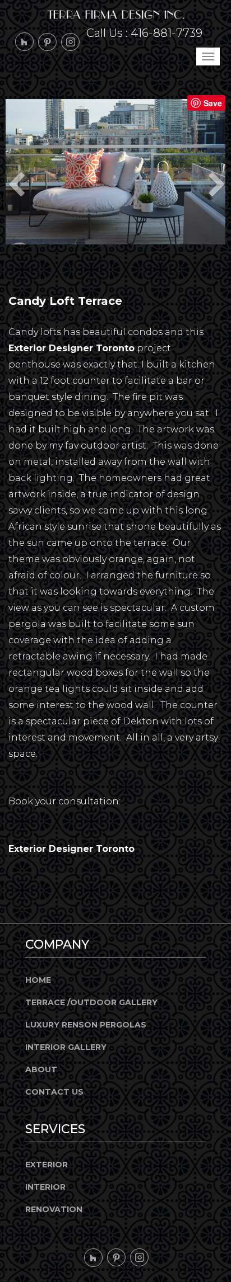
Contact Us (54, 1092)
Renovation (53, 1209)
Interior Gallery (66, 1047)
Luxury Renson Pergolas (85, 1025)
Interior (45, 1187)
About (41, 1069)
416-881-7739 (166, 33)
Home (38, 980)
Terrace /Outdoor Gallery (91, 1002)
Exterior (46, 1165)
